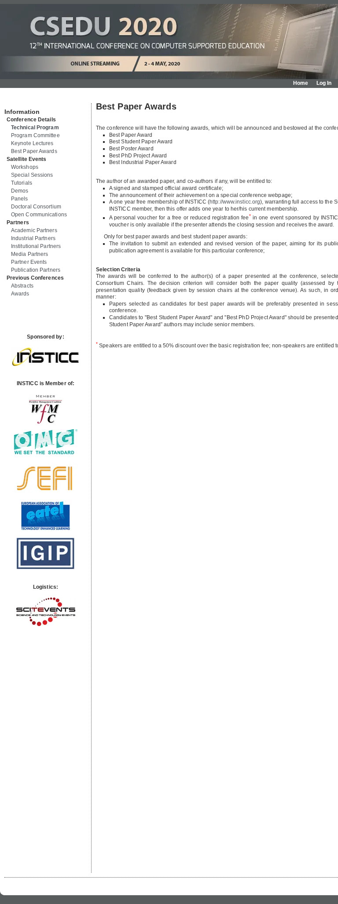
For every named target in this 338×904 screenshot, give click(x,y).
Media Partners (29, 254)
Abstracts (22, 286)
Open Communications (39, 214)
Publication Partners (35, 270)
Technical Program (35, 127)
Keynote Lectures (32, 143)
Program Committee (35, 135)
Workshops (24, 167)
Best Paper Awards (34, 151)
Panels (19, 199)
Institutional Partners (36, 246)
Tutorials (21, 183)
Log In (324, 83)
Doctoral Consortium (36, 207)
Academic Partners (34, 230)
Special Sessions (32, 175)
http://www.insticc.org (234, 202)
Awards (20, 294)
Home (300, 83)
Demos (20, 191)
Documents (14, 100)
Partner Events (29, 262)
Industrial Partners (33, 238)
